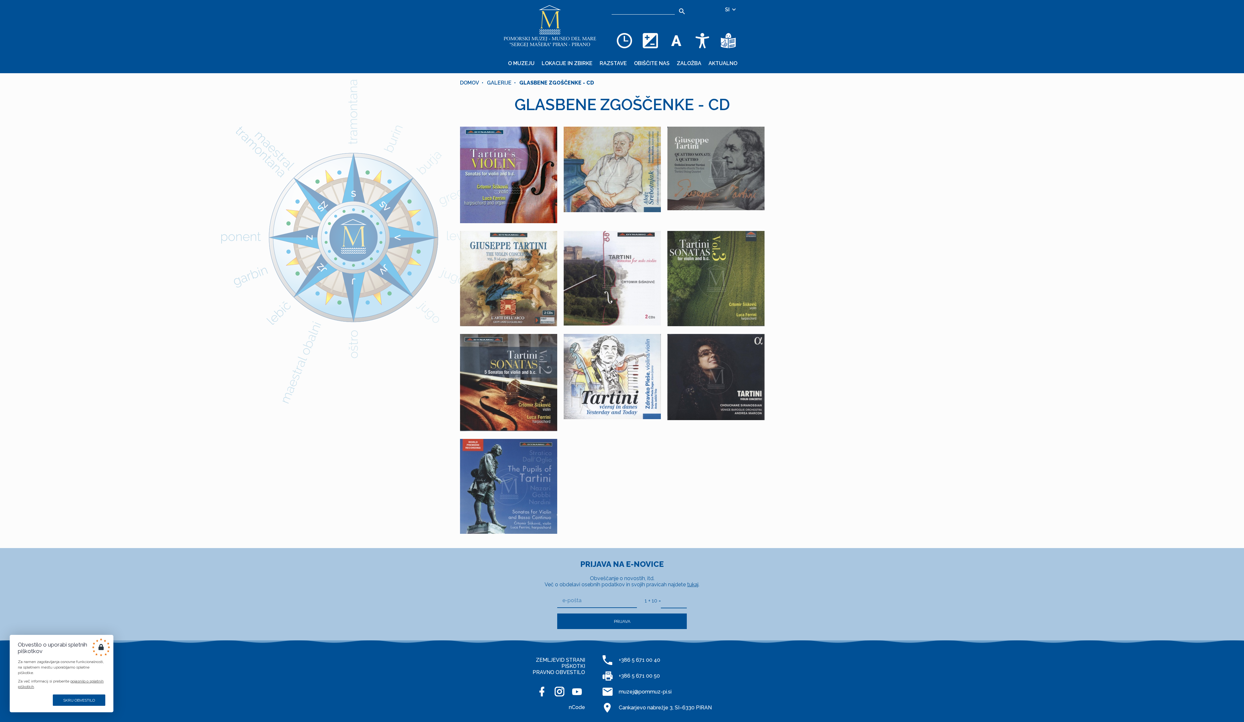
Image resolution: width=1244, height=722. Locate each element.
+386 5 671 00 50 (639, 676)
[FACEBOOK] (542, 691)
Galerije (499, 83)
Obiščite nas (652, 63)
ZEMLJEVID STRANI (560, 660)
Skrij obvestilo (79, 700)
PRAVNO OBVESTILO (559, 672)
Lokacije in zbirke (567, 63)
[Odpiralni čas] (625, 40)
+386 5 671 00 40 (639, 660)
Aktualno (722, 63)
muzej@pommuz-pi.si (645, 692)
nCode (577, 707)
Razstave (613, 63)
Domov (469, 83)
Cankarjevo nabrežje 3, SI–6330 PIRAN (665, 708)
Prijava (622, 621)
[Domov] (550, 26)
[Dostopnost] (702, 40)
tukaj (692, 584)
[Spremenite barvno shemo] (650, 40)
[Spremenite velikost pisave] (676, 40)
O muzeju (521, 63)
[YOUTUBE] (577, 691)
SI (728, 9)
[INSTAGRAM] (559, 691)
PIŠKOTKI (573, 666)
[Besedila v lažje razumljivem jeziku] (728, 40)
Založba (689, 63)
